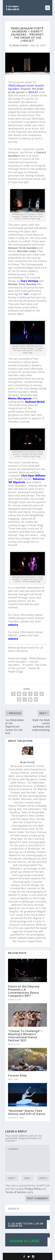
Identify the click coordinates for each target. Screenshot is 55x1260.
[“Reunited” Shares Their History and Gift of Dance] (27, 1094)
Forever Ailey (17, 1075)
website (13, 624)
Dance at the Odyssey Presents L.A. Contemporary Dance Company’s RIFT (23, 991)
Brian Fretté (20, 45)
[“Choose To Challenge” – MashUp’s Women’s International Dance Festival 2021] (27, 1015)
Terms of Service (15, 1192)
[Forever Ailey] (27, 1059)
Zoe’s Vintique (29, 281)
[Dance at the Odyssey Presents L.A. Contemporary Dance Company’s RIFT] (27, 970)
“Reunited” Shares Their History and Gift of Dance (26, 1112)
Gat (26, 294)
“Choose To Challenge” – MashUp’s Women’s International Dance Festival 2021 (25, 1035)
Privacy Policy (33, 1188)
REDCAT (33, 92)
